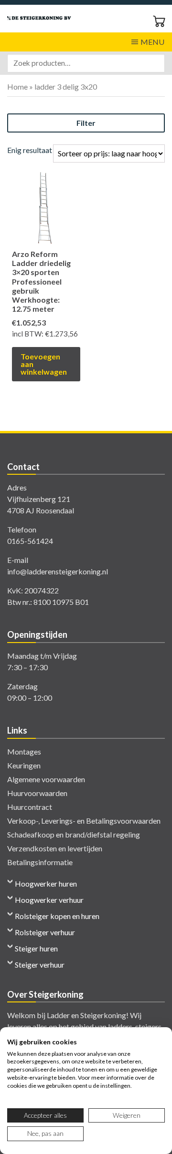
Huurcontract (29, 806)
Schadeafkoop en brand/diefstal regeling (73, 834)
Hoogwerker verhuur (49, 899)
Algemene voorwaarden (46, 779)
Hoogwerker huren (46, 883)
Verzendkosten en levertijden (54, 848)
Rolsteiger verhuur (45, 932)
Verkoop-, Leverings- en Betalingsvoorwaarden (84, 820)
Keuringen (24, 765)
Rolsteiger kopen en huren (57, 915)
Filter (86, 122)
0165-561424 (30, 540)
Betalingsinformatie (40, 862)
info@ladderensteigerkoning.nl (57, 571)
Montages (24, 751)
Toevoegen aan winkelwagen (44, 364)
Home (17, 86)
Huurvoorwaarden (37, 792)
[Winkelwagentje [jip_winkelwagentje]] (159, 20)
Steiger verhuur (39, 964)
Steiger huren (36, 948)
